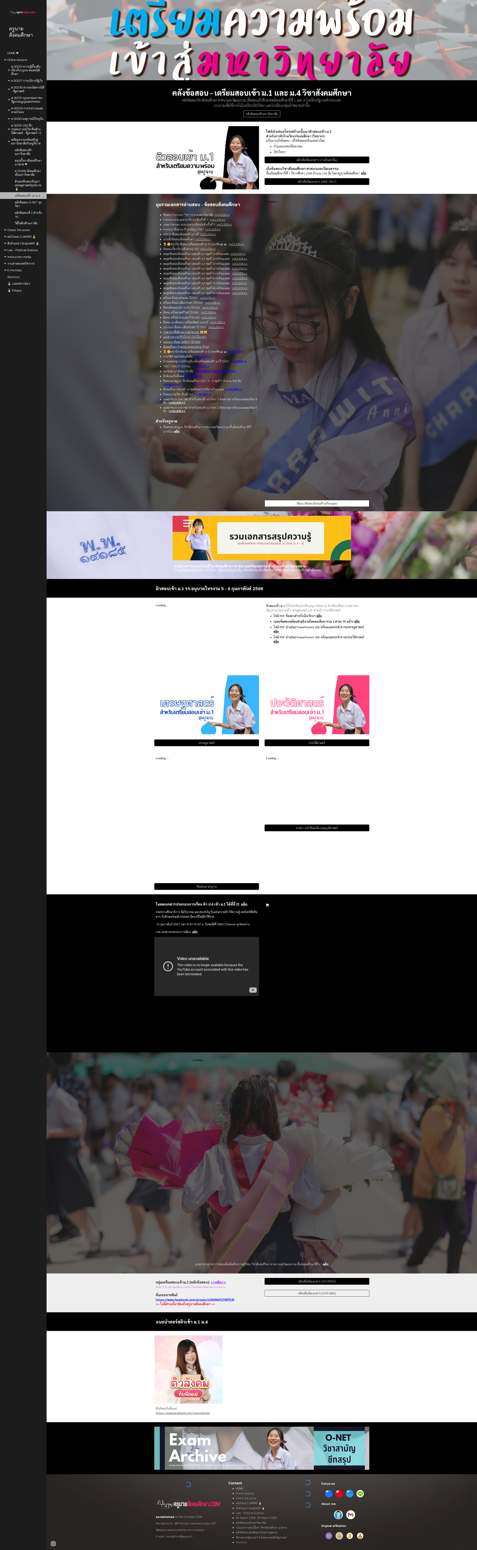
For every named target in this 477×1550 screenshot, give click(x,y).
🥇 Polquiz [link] (14, 290)
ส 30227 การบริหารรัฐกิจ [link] (27, 80)
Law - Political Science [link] (22, 250)
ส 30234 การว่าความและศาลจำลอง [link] (27, 110)
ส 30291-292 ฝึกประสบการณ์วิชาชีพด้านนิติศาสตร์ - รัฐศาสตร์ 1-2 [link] (26, 129)
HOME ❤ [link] (12, 53)
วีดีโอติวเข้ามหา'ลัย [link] (26, 223)
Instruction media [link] (19, 257)
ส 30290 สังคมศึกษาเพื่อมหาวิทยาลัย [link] (28, 173)
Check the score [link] (18, 230)
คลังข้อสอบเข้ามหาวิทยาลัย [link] (23, 152)
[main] (261, 97)
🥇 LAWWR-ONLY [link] (18, 283)
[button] (472, 5)
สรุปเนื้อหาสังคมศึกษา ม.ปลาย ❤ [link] (28, 162)
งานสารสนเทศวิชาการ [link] (20, 263)
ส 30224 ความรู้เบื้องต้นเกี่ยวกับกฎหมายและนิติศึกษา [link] (26, 70)
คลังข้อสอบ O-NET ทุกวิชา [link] (28, 204)
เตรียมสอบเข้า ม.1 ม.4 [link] (27, 195)
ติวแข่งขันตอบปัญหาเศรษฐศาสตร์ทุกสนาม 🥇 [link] (28, 185)
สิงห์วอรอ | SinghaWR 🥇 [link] (23, 243)
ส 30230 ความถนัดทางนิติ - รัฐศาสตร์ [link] (27, 89)
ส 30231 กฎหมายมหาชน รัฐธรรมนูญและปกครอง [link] (26, 99)
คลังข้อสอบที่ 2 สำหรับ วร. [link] (28, 214)
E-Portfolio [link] (14, 270)
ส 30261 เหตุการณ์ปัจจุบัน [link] (27, 119)
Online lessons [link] (17, 60)
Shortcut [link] (13, 277)
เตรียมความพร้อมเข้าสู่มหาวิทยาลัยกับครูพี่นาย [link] (26, 141)
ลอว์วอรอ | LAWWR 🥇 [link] (21, 236)
